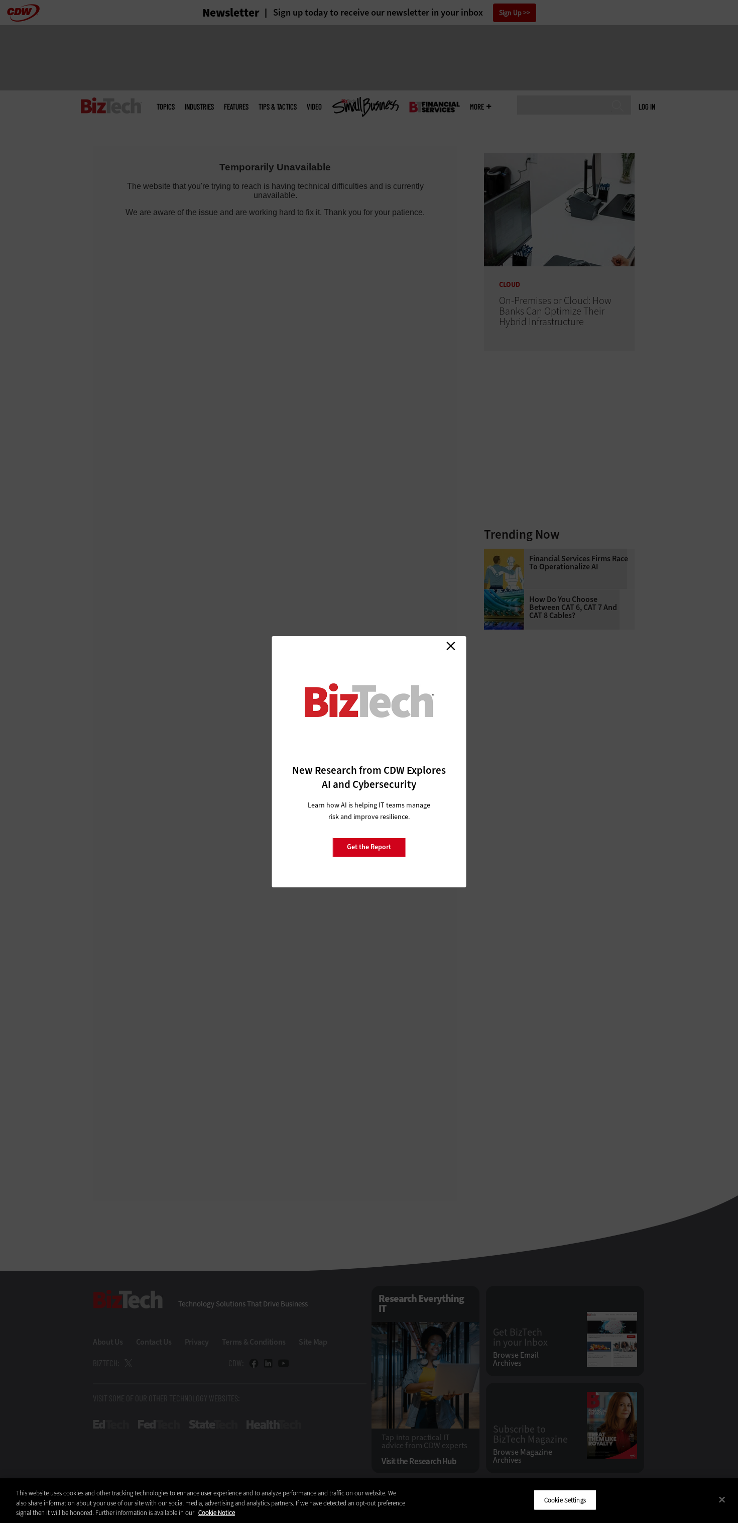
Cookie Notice (216, 1512)
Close (450, 646)
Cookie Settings (565, 1499)
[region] (369, 1500)
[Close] (722, 1499)
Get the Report (369, 847)
